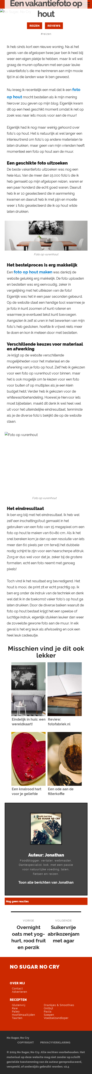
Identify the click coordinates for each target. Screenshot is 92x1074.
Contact (17, 988)
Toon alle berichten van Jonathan (46, 882)
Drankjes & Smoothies (59, 1005)
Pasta (48, 1011)
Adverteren (19, 991)
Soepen (49, 1014)
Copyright (25, 1042)
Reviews (53, 25)
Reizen (35, 25)
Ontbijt (48, 1008)
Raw (15, 1008)
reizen (47, 33)
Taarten (17, 1018)
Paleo (16, 1011)
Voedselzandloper (56, 1018)
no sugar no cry (35, 967)
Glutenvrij (18, 1005)
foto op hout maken (33, 272)
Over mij (17, 983)
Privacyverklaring (55, 1042)
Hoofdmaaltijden (23, 1014)
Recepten (18, 1000)
